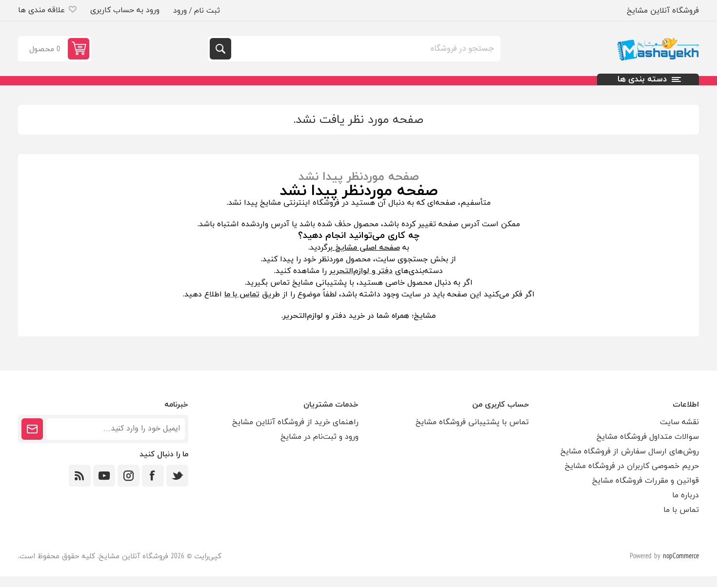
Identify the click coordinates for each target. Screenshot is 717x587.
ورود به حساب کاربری (124, 10)
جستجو (220, 48)
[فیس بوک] (153, 476)
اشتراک (32, 429)
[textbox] (364, 48)
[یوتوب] (104, 476)
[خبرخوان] (80, 476)
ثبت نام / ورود (196, 10)
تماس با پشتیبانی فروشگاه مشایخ (472, 422)
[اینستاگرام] (128, 476)
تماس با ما (681, 510)
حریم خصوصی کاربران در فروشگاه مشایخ (632, 466)
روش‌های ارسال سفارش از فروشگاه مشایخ (629, 451)
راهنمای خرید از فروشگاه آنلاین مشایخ (295, 422)
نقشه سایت (679, 422)
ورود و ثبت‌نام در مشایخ (319, 436)
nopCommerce (681, 556)
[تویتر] (177, 476)
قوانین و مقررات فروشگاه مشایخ (645, 480)
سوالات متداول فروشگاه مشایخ (648, 436)
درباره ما (685, 495)
